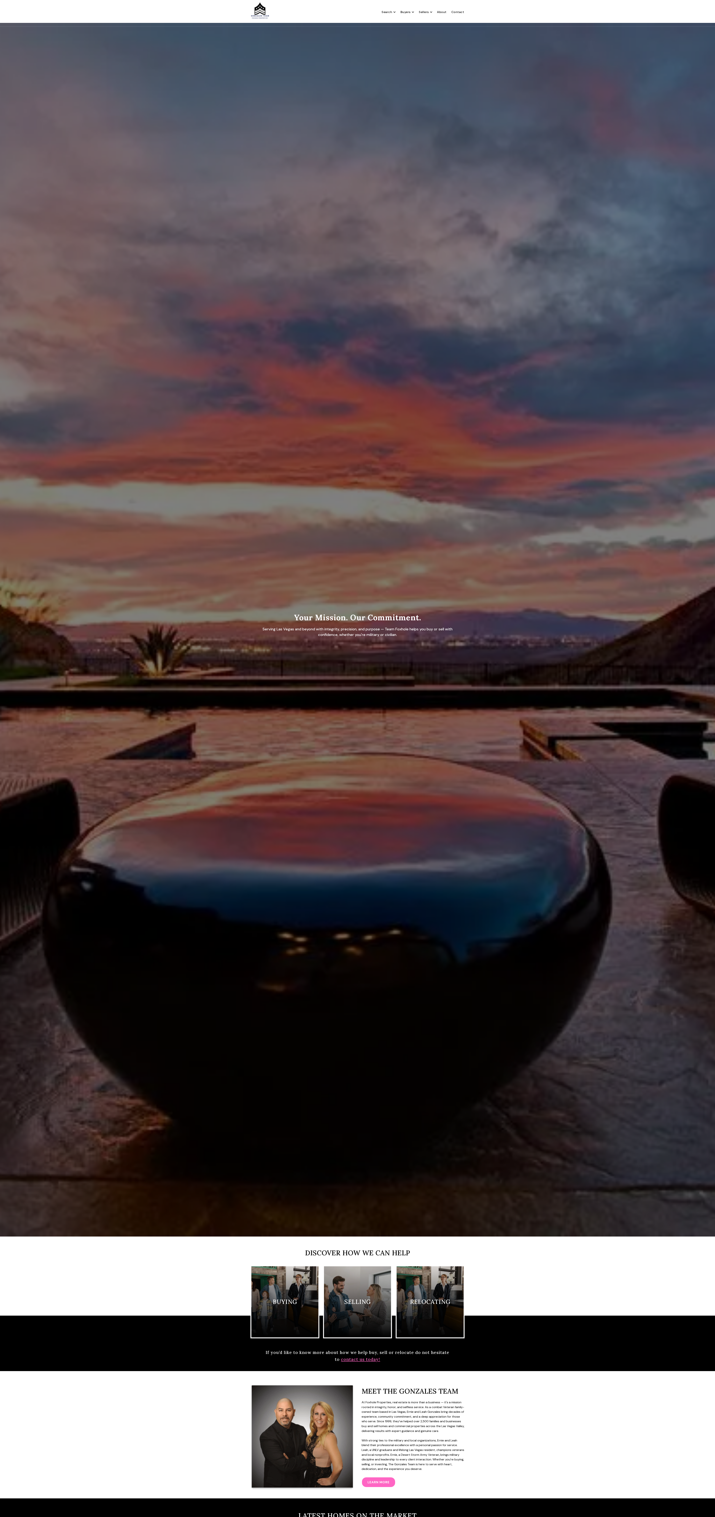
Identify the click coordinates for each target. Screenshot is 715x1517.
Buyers (406, 12)
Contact (457, 12)
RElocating (430, 1302)
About (442, 12)
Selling (357, 1302)
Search (387, 12)
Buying (285, 1302)
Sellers (424, 12)
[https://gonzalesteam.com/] (260, 12)
